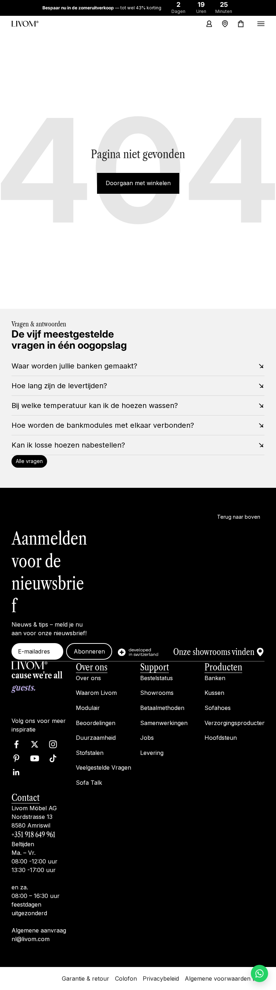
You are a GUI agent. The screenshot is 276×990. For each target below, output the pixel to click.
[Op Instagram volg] (53, 744)
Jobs (147, 737)
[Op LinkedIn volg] (16, 772)
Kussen (214, 692)
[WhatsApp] (259, 973)
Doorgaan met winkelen (138, 183)
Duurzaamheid (96, 737)
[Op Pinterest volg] (16, 758)
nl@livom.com (31, 939)
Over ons (91, 667)
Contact (26, 797)
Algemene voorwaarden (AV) (224, 978)
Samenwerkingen (164, 722)
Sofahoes (217, 707)
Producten (223, 667)
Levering (152, 752)
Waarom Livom (96, 692)
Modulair (88, 707)
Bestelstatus (156, 677)
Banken (214, 677)
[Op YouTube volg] (35, 758)
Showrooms (157, 692)
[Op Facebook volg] (16, 744)
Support (154, 667)
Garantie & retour (85, 978)
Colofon (126, 978)
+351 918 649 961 (33, 834)
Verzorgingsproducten (235, 722)
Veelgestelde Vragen (103, 767)
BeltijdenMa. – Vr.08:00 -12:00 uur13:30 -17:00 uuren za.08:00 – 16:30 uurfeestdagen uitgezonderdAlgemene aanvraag (39, 887)
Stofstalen (90, 752)
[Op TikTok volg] (53, 758)
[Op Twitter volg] (35, 744)
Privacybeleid (161, 978)
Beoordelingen (95, 722)
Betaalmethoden (162, 707)
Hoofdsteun (220, 737)
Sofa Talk (89, 782)
